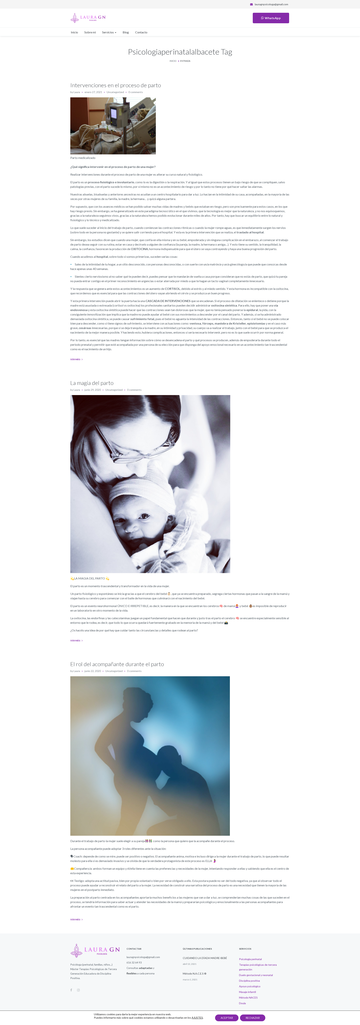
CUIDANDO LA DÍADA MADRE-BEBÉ (205, 958)
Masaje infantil (247, 991)
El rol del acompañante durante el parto (117, 664)
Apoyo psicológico (249, 986)
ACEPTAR (227, 1017)
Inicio (173, 60)
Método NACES (248, 997)
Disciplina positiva (249, 980)
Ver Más (75, 359)
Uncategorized (115, 92)
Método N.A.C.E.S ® (194, 973)
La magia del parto (91, 382)
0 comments (135, 92)
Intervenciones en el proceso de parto (115, 85)
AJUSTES (197, 1017)
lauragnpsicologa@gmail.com (271, 4)
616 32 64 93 (134, 962)
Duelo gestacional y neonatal (256, 975)
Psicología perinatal (250, 959)
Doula (242, 1003)
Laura (77, 92)
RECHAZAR (253, 1017)
